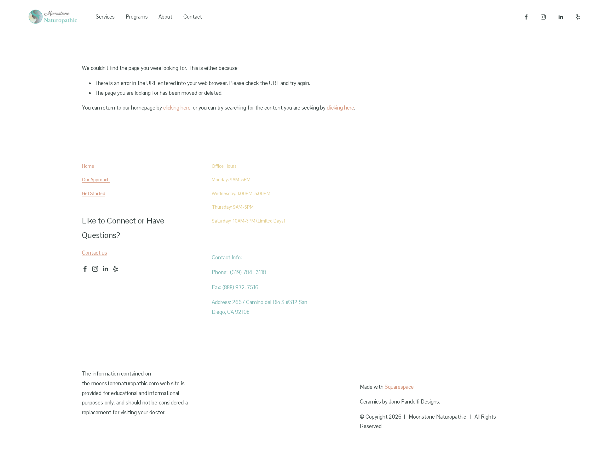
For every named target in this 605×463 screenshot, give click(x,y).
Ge (85, 193)
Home (88, 166)
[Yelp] (577, 17)
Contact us (94, 252)
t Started (96, 193)
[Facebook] (526, 17)
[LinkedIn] (560, 17)
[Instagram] (543, 17)
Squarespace (399, 386)
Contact (192, 16)
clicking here (177, 107)
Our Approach (96, 180)
